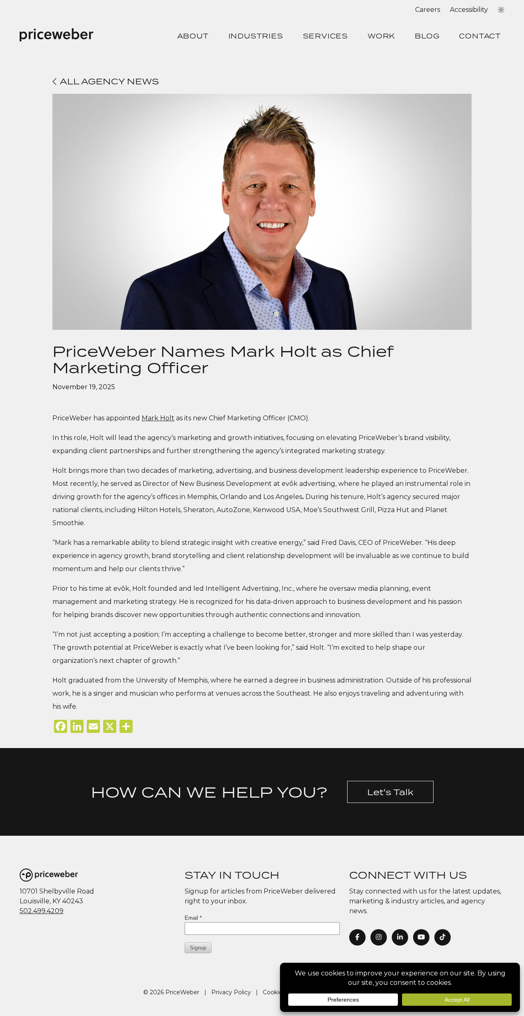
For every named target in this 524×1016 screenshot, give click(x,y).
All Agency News (108, 81)
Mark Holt (158, 418)
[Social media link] (442, 937)
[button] (501, 10)
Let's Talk (390, 792)
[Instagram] (378, 937)
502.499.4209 (41, 911)
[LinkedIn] (400, 937)
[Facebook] (357, 937)
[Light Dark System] (501, 10)
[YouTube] (421, 937)
